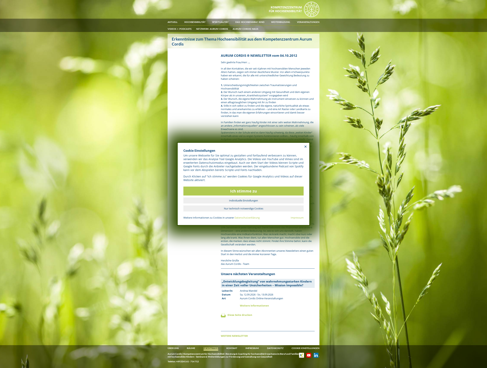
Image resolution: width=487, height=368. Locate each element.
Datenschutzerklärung (247, 217)
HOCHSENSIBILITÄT (194, 22)
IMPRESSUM (252, 348)
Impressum (297, 217)
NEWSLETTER (211, 348)
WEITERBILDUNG (280, 22)
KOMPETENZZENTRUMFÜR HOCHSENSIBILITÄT (285, 9)
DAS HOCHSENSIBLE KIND (249, 22)
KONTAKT (231, 348)
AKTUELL (172, 22)
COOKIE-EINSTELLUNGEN (305, 348)
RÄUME (191, 348)
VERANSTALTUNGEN (308, 22)
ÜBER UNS (173, 348)
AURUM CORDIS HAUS (245, 28)
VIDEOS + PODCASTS (179, 28)
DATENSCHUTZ (275, 348)
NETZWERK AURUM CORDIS (212, 28)
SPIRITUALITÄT (220, 22)
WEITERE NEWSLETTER (234, 336)
